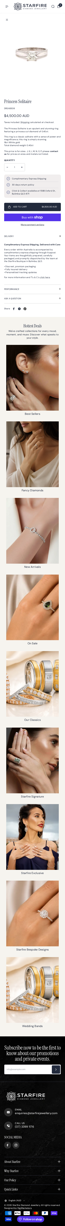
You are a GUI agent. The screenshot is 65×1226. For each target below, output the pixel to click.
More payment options (32, 224)
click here (45, 277)
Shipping (24, 122)
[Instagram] (15, 1145)
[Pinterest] (25, 309)
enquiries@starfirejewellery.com (36, 1113)
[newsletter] (56, 1069)
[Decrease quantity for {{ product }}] (7, 167)
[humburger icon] (7, 6)
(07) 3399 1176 (24, 1127)
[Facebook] (14, 309)
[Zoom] (7, 20)
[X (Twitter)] (19, 309)
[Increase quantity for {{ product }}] (22, 167)
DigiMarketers (25, 1208)
